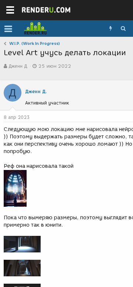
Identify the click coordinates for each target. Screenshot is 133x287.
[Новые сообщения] (110, 28)
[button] (8, 28)
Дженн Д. (18, 66)
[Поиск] (123, 28)
